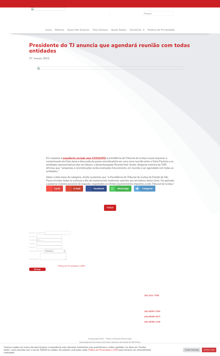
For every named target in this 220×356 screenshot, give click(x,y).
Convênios (135, 30)
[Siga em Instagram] (168, 3)
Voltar (110, 207)
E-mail (32, 236)
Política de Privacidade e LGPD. (71, 266)
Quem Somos (118, 30)
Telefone (33, 240)
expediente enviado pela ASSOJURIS (84, 158)
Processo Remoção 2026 (30, 3)
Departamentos (36, 251)
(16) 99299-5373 (152, 316)
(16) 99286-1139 (152, 322)
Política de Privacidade (161, 30)
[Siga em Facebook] (161, 3)
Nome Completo (37, 233)
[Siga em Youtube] (174, 3)
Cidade (33, 243)
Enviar (37, 269)
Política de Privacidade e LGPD (103, 349)
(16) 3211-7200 (151, 295)
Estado (33, 247)
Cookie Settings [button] (192, 350)
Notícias (59, 30)
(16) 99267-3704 (152, 311)
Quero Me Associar (78, 30)
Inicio (48, 30)
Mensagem (34, 259)
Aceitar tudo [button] (209, 350)
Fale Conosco (100, 30)
